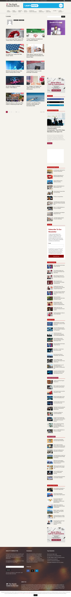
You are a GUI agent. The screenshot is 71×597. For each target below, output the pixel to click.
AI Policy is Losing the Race (58, 196)
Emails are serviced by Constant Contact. (55, 253)
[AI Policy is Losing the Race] (50, 198)
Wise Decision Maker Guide (52, 554)
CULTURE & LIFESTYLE (60, 11)
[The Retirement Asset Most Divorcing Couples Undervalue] (50, 441)
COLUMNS (54, 10)
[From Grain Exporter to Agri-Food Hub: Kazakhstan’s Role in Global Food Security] (50, 457)
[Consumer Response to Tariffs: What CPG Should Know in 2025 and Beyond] (50, 517)
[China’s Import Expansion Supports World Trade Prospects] (50, 495)
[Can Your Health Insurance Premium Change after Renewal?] (50, 473)
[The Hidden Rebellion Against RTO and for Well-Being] (50, 219)
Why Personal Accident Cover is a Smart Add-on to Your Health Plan (59, 467)
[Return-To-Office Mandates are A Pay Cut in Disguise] (50, 209)
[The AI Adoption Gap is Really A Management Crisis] (50, 214)
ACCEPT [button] (35, 595)
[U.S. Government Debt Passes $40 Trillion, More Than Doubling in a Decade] (15, 33)
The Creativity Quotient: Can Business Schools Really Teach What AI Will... (59, 271)
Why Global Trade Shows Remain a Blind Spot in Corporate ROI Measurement (59, 408)
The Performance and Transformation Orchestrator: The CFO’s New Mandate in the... (59, 334)
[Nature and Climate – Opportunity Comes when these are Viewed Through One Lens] (50, 298)
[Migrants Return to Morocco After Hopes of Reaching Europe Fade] (15, 97)
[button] (64, 0)
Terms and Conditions (43, 0)
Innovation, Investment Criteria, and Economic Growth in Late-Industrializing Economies (59, 372)
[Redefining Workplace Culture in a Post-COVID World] (50, 314)
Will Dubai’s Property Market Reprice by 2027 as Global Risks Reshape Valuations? (59, 461)
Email (49, 243)
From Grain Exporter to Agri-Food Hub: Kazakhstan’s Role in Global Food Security (59, 456)
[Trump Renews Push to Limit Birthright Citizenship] (35, 65)
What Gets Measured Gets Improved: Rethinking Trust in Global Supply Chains (59, 339)
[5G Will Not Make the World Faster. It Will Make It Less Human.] (15, 80)
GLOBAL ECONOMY (8, 11)
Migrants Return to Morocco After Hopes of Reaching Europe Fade (14, 103)
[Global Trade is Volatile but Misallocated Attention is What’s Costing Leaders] (50, 506)
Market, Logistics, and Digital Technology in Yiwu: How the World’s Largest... (59, 511)
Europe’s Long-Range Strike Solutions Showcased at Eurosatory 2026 (33, 104)
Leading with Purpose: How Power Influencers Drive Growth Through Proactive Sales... (59, 287)
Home (7, 0)
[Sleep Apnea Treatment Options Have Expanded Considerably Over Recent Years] (35, 48)
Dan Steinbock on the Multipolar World (54, 555)
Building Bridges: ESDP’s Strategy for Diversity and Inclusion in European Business (59, 303)
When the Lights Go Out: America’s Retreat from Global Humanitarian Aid (59, 282)
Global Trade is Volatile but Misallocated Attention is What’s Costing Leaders (59, 506)
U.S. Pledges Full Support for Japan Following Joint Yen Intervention (34, 88)
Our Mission (14, 0)
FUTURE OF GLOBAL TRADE (48, 11)
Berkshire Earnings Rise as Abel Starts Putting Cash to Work (14, 71)
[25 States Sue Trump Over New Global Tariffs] (15, 48)
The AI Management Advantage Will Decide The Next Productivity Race (59, 203)
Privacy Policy (37, 0)
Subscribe (24, 0)
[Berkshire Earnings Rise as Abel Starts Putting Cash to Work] (15, 65)
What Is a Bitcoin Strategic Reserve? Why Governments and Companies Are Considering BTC (59, 445)
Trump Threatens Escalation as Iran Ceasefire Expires (35, 39)
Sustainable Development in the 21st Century (55, 562)
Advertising (28, 0)
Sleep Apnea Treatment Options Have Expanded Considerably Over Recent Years (35, 56)
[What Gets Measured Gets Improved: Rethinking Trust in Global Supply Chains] (50, 340)
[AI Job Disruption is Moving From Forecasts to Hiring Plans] (50, 171)
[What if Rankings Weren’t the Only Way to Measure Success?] (50, 277)
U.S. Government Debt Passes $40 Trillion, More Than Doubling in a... (14, 39)
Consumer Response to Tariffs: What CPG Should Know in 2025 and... (59, 516)
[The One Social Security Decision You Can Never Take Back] (50, 478)
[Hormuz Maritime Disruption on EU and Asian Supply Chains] (50, 490)
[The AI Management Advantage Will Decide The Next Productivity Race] (50, 203)
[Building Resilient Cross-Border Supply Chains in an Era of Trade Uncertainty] (50, 324)
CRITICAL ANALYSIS (25, 11)
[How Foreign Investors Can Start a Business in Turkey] (50, 393)
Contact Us (32, 0)
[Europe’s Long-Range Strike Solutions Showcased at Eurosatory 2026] (35, 97)
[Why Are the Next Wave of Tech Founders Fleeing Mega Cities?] (50, 398)
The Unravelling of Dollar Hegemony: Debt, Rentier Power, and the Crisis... (59, 360)
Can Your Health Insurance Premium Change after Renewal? (58, 472)
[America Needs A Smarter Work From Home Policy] (50, 193)
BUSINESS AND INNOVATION (53, 377)
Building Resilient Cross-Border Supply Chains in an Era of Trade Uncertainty (59, 323)
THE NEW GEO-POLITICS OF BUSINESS (33, 11)
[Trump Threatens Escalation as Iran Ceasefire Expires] (35, 33)
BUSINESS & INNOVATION (41, 11)
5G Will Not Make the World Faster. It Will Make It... (13, 87)
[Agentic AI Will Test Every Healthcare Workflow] (50, 182)
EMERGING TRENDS (20, 11)
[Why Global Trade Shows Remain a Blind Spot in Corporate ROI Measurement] (50, 408)
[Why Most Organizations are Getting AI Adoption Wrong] (50, 177)
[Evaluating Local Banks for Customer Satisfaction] (50, 414)
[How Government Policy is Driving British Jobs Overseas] (50, 356)
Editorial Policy (19, 0)
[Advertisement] (55, 156)
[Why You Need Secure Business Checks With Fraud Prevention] (50, 387)
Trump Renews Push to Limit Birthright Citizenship (34, 71)
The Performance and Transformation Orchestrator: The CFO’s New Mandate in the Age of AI (56, 129)
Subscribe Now (56, 256)
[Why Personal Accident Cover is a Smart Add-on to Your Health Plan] (50, 467)
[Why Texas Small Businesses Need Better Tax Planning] (50, 451)
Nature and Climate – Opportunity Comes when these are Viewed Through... (59, 298)
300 (16, 111)
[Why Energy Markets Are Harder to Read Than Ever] (50, 267)
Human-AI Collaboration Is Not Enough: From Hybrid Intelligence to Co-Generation (59, 329)
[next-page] (19, 112)
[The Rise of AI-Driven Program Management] (50, 382)
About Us (10, 0)
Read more (49, 143)
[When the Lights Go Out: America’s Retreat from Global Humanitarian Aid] (50, 282)
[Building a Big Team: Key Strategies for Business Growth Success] (50, 309)
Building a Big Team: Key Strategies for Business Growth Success (59, 308)
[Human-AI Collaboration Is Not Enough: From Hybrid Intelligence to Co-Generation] (50, 329)
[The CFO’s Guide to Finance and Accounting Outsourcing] (50, 403)
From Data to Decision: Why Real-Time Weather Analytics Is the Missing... (59, 292)
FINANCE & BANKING (14, 11)
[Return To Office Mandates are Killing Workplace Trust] (50, 187)
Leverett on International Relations (53, 560)
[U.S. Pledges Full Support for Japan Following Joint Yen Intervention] (35, 80)
